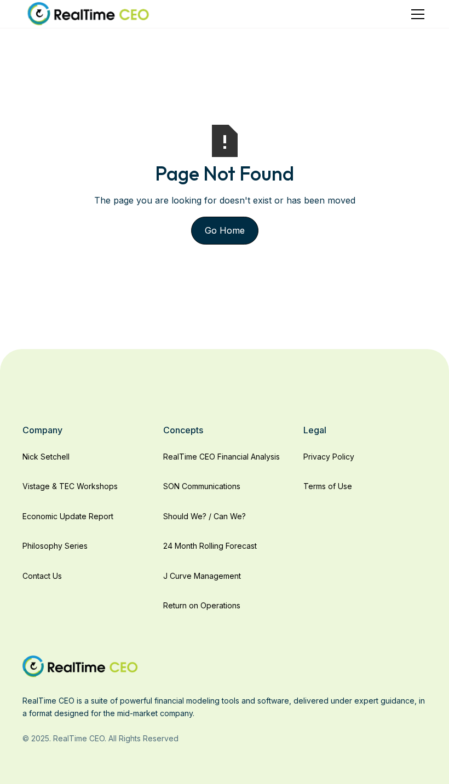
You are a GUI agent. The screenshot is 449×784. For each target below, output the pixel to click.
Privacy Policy (328, 456)
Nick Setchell (46, 456)
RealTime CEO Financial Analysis (221, 456)
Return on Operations (201, 605)
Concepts (183, 430)
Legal (314, 430)
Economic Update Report (67, 516)
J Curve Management (202, 575)
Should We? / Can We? (204, 516)
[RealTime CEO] (80, 665)
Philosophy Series (55, 545)
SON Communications (201, 486)
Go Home (225, 230)
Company (42, 430)
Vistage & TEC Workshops (70, 486)
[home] (88, 14)
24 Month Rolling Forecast (210, 545)
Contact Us (42, 575)
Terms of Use (327, 486)
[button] (416, 14)
